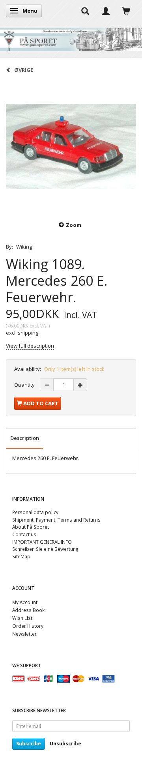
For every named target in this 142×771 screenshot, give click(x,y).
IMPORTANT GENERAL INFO (42, 542)
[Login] (106, 10)
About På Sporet (30, 527)
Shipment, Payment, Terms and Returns (56, 519)
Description (24, 438)
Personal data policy (35, 512)
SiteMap (21, 556)
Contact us (24, 534)
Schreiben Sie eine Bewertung (45, 549)
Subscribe (28, 743)
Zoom (73, 224)
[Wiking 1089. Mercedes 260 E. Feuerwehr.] (71, 146)
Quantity (25, 384)
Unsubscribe (65, 743)
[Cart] (126, 10)
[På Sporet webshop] (71, 38)
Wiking (24, 246)
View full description (30, 345)
